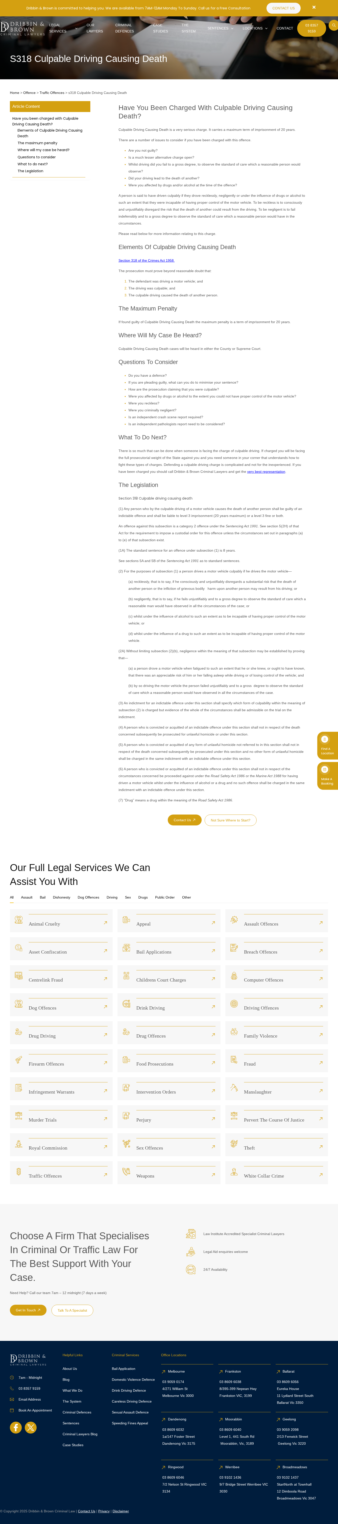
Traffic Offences (52, 93)
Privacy (104, 1511)
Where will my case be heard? (44, 149)
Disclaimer (121, 1511)
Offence (29, 93)
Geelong (290, 1419)
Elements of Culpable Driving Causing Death (50, 133)
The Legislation (30, 171)
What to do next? (33, 164)
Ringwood (176, 1467)
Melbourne (176, 1371)
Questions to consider (37, 157)
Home (14, 93)
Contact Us (86, 1511)
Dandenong (177, 1419)
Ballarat (288, 1371)
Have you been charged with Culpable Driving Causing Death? (45, 121)
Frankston (233, 1371)
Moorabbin (233, 1419)
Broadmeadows (295, 1467)
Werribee (232, 1467)
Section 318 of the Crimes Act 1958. (147, 260)
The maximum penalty (37, 143)
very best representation (266, 472)
